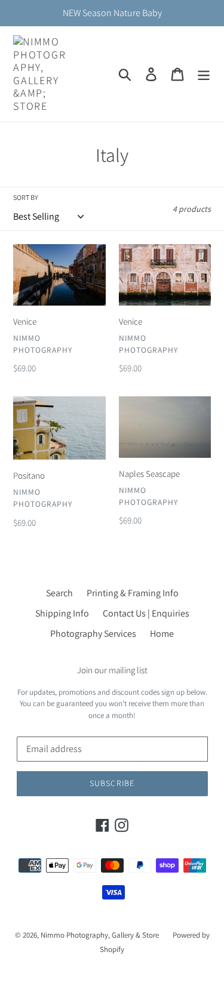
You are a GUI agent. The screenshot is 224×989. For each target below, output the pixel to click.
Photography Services (93, 633)
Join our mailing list (112, 670)
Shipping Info (62, 613)
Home (162, 633)
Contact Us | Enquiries (146, 613)
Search (59, 593)
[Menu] (204, 74)
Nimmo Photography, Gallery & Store (100, 935)
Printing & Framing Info (133, 593)
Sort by (25, 197)
